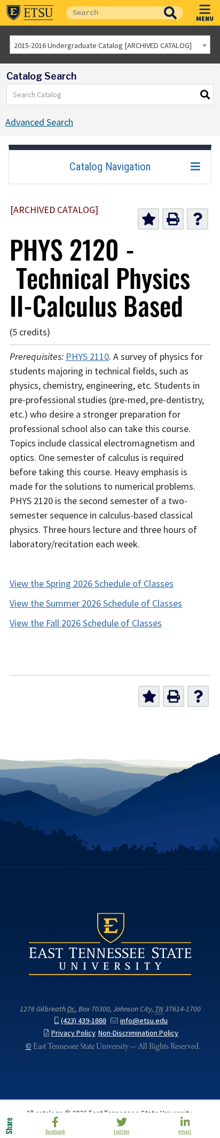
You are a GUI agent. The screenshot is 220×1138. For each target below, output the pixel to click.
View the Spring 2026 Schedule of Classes (92, 583)
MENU (205, 18)
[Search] (205, 94)
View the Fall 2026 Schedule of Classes (86, 623)
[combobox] (110, 44)
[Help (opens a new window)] (197, 219)
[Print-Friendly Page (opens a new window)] (173, 219)
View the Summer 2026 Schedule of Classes (96, 603)
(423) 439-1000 (83, 1021)
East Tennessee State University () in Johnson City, (110, 943)
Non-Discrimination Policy (138, 1033)
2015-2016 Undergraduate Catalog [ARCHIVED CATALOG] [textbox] (103, 45)
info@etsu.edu (144, 1021)
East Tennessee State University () (29, 13)
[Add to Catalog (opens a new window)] (148, 219)
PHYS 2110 (87, 356)
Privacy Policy (73, 1033)
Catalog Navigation (110, 166)
